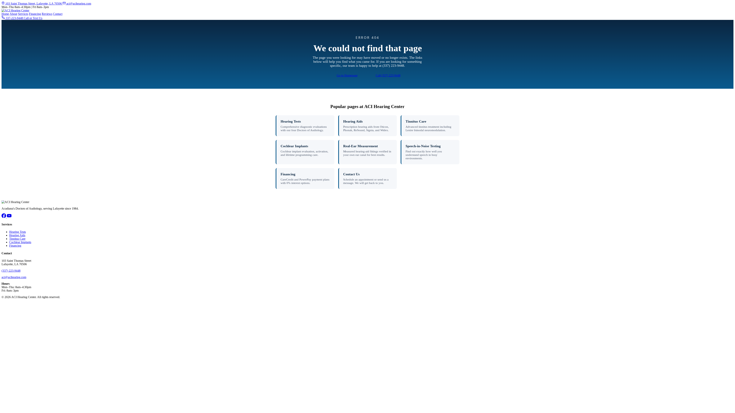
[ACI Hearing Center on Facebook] (4, 217)
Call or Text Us (33, 18)
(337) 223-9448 (11, 270)
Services (23, 13)
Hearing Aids (353, 121)
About (13, 13)
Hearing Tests (291, 121)
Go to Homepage (347, 75)
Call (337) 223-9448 (388, 75)
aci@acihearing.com (78, 3)
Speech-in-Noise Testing (423, 146)
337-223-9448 (14, 18)
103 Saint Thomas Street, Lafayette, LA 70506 (34, 3)
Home (5, 13)
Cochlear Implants (294, 146)
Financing (35, 13)
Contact (57, 13)
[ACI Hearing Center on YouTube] (9, 217)
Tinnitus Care (416, 121)
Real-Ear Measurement (360, 146)
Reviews (47, 13)
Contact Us (351, 174)
